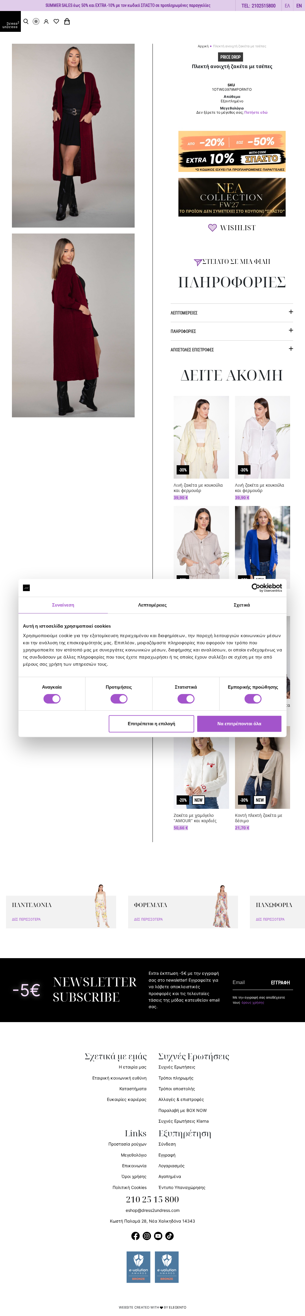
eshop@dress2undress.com (153, 1210)
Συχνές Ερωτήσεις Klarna (183, 1121)
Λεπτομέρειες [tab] (152, 604)
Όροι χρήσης (134, 1176)
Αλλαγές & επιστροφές (181, 1099)
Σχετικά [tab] (242, 604)
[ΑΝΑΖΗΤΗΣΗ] (26, 21)
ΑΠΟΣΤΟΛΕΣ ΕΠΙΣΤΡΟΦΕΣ (192, 349)
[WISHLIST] (56, 21)
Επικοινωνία (134, 1165)
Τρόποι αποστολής (176, 1088)
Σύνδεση (167, 1143)
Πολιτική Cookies (130, 1187)
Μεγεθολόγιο (134, 1154)
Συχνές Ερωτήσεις (176, 1066)
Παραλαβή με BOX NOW (182, 1110)
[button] (287, 5)
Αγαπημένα (169, 1176)
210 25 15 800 (152, 1200)
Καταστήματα (133, 1088)
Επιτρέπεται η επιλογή (151, 723)
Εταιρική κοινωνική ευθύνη (119, 1077)
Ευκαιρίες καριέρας (127, 1099)
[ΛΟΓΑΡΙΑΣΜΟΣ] (46, 21)
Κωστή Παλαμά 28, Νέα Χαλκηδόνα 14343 (152, 1220)
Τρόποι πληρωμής (176, 1077)
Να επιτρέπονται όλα (239, 723)
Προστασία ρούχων (127, 1143)
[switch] (119, 702)
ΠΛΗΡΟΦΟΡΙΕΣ (183, 331)
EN (299, 5)
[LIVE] (36, 21)
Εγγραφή (166, 1154)
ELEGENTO (177, 1307)
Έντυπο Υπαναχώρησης (182, 1187)
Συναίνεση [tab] (63, 604)
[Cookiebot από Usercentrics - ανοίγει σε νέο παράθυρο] (256, 587)
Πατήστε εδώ (256, 112)
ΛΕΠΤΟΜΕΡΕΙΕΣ (184, 313)
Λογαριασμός (171, 1165)
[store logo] (10, 21)
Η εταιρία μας (133, 1066)
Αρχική (203, 46)
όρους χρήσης (253, 1002)
